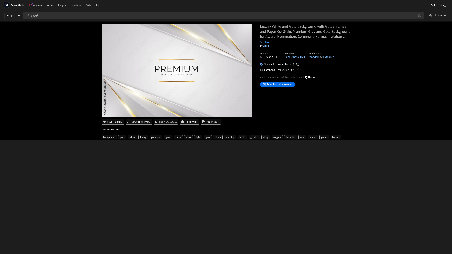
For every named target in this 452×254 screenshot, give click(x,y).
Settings (312, 77)
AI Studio (37, 5)
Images (62, 5)
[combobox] (223, 15)
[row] (109, 137)
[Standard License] (298, 64)
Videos (50, 5)
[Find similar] (419, 15)
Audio (88, 5)
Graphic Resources (294, 57)
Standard (314, 57)
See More (265, 42)
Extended (328, 57)
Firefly (99, 5)
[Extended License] (299, 70)
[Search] (27, 15)
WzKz (266, 45)
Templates (75, 5)
